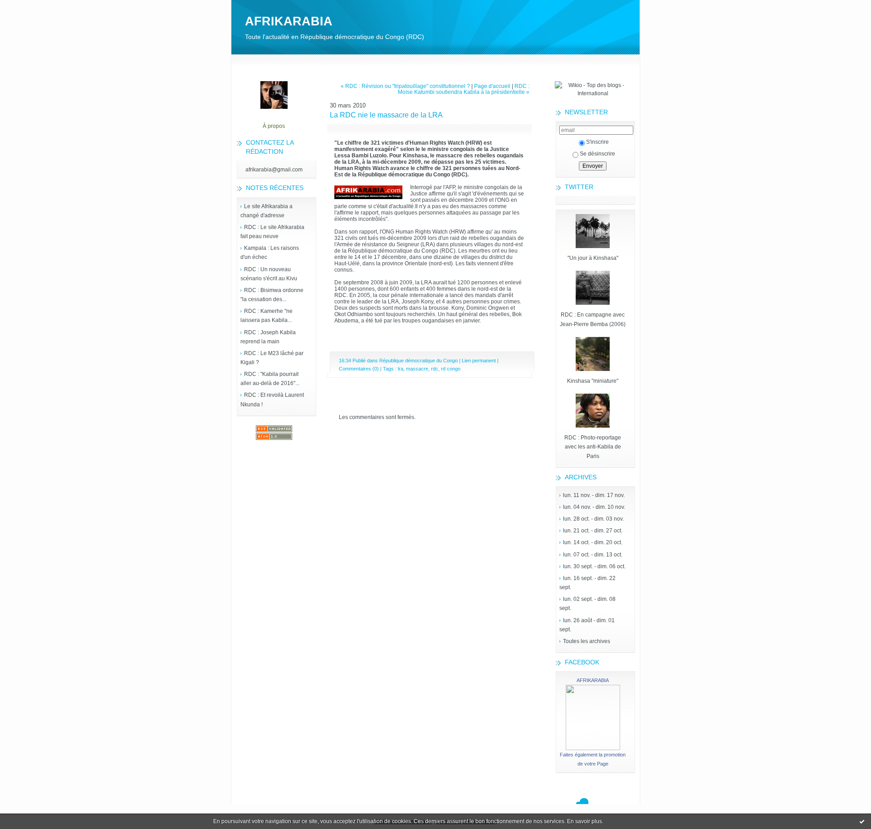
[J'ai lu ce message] (862, 821)
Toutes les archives (586, 641)
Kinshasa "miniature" (592, 381)
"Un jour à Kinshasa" (593, 258)
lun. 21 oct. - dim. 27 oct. (592, 530)
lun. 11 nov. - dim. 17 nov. (594, 495)
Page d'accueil (492, 86)
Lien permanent (479, 360)
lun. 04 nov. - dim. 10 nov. (594, 507)
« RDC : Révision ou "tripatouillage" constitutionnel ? (405, 86)
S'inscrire (597, 142)
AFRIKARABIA (289, 21)
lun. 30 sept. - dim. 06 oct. (594, 566)
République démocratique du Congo (418, 360)
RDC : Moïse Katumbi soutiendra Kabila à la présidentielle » (463, 89)
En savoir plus (584, 821)
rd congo (450, 368)
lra (400, 368)
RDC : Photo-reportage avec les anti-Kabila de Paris (592, 446)
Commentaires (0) (359, 368)
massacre (417, 368)
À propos (274, 126)
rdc (434, 368)
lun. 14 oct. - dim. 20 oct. (592, 542)
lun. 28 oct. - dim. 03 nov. (593, 519)
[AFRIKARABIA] (593, 748)
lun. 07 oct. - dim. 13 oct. (592, 554)
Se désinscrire (597, 154)
